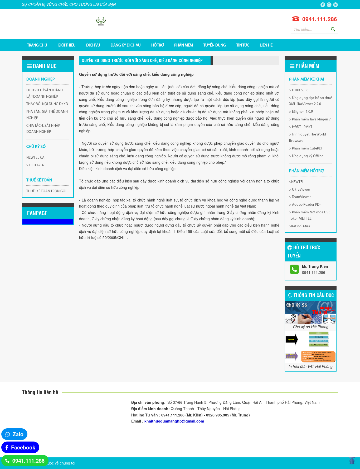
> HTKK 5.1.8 (298, 90)
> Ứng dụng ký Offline (306, 156)
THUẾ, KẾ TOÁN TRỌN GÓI (46, 191)
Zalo (18, 434)
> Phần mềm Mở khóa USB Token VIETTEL (309, 215)
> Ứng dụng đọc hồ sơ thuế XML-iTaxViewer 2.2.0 (310, 101)
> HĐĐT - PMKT (300, 127)
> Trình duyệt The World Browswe (307, 138)
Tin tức (242, 45)
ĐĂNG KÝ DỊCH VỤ (126, 45)
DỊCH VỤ (93, 45)
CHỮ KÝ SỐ (36, 147)
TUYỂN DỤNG (214, 45)
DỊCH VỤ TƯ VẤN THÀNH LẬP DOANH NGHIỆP (44, 93)
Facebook (23, 447)
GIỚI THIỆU (67, 45)
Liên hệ (266, 45)
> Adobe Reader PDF (305, 205)
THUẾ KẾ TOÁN (39, 180)
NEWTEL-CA (35, 158)
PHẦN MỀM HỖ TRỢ (306, 171)
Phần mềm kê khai (306, 79)
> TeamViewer (300, 197)
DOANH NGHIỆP (40, 79)
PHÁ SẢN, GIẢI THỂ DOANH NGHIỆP (47, 115)
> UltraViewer (299, 190)
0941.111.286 (28, 460)
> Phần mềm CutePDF (306, 149)
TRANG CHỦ (37, 45)
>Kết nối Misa (299, 226)
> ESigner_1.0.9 (301, 112)
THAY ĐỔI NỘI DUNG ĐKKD (47, 104)
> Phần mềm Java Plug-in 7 (310, 119)
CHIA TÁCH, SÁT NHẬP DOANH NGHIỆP (43, 129)
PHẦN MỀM (183, 45)
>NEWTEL (296, 182)
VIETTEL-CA (35, 165)
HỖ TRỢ (157, 45)
